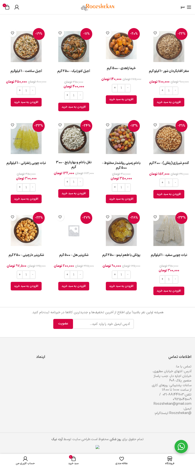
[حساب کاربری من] (16, 7)
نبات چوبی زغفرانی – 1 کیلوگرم (26, 163)
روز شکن (115, 439)
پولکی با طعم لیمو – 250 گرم (121, 255)
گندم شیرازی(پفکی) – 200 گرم (169, 163)
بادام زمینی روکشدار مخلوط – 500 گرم (121, 165)
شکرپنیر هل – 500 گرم (73, 255)
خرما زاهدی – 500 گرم (121, 68)
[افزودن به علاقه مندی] (155, 33)
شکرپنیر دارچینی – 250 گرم (26, 255)
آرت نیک (57, 439)
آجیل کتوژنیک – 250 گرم (73, 71)
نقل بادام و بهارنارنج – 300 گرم (74, 165)
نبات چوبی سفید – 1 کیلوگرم (169, 255)
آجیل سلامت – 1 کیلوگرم (26, 71)
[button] (168, 102)
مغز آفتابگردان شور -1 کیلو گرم (169, 71)
